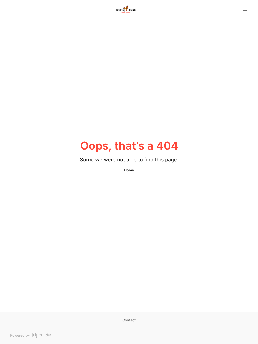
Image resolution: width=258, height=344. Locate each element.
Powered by (20, 335)
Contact (129, 320)
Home (129, 170)
